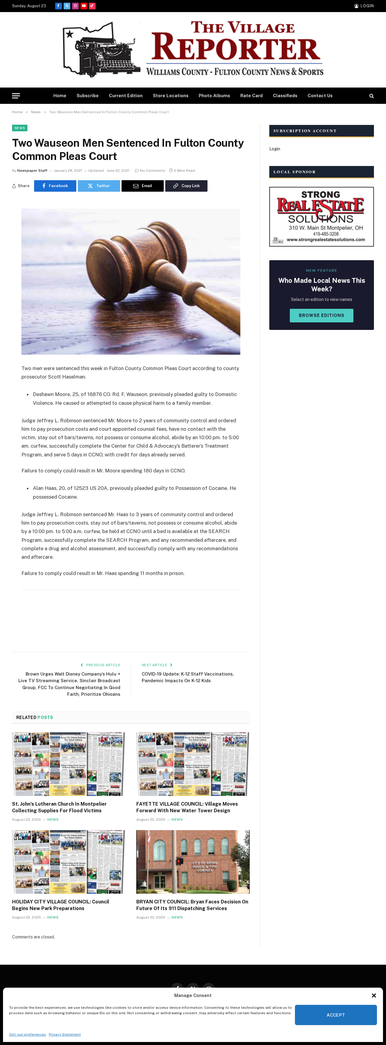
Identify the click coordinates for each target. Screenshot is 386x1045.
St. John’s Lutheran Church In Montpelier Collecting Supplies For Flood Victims (59, 807)
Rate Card (251, 95)
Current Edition (126, 95)
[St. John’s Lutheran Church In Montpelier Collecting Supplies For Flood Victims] (68, 764)
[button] (374, 995)
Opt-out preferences (27, 1034)
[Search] (371, 96)
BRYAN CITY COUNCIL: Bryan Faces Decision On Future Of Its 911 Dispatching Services (192, 905)
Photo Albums (214, 95)
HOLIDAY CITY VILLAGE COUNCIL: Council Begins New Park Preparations (60, 905)
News (19, 128)
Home (59, 95)
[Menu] (16, 96)
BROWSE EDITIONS (321, 315)
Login (274, 148)
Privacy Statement (65, 1034)
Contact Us (320, 95)
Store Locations (170, 95)
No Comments (152, 170)
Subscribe (88, 95)
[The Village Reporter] (193, 50)
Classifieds (285, 95)
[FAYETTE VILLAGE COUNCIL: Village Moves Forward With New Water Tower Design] (193, 764)
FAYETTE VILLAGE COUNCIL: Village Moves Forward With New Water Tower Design (187, 807)
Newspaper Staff (32, 170)
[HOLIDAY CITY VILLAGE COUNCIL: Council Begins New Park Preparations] (68, 862)
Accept (336, 1015)
